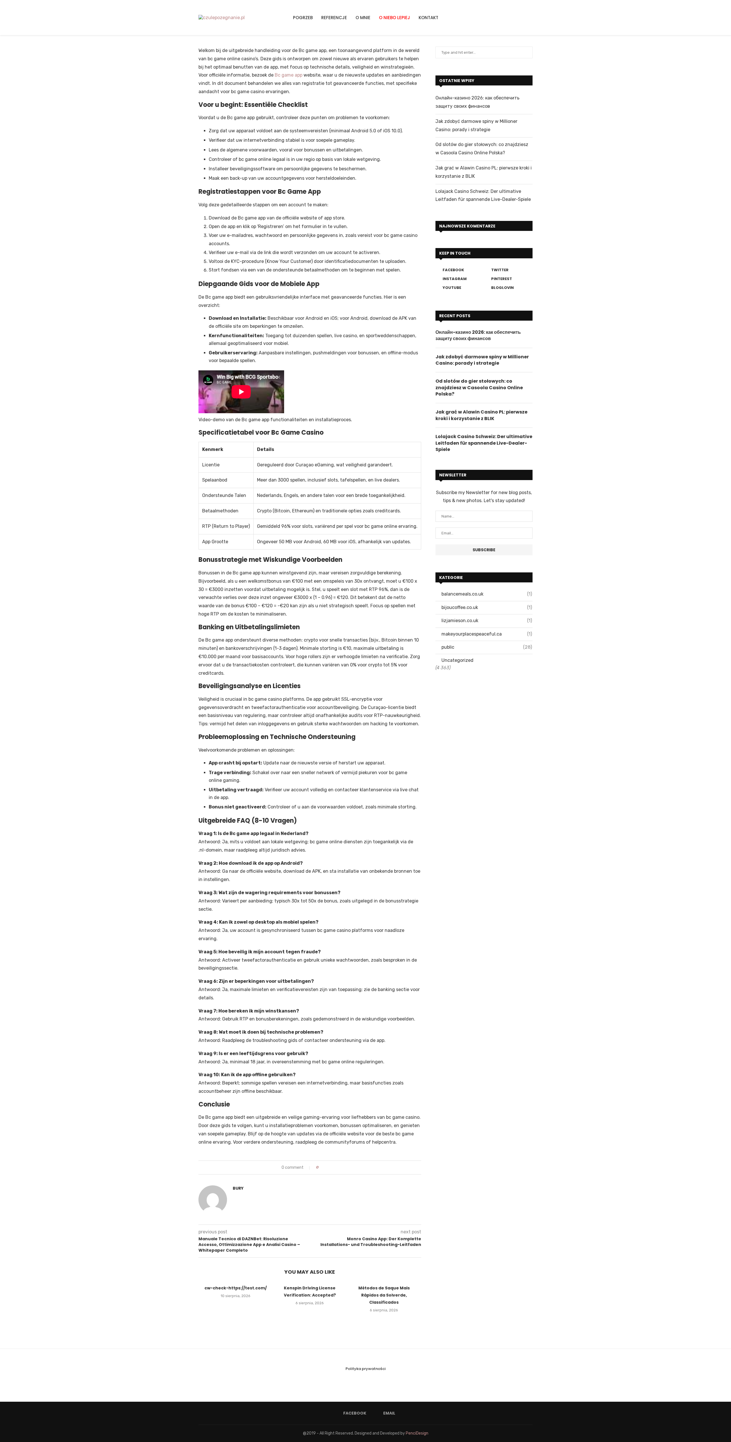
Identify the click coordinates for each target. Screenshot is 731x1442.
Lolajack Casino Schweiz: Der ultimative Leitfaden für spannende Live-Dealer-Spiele (483, 443)
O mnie (363, 18)
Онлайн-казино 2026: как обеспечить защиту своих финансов (478, 335)
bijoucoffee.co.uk (486, 607)
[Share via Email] (338, 1167)
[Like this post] (321, 1167)
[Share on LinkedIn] (333, 1167)
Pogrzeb (303, 18)
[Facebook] (518, 17)
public (486, 647)
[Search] (531, 17)
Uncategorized (457, 660)
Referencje (334, 18)
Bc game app (288, 75)
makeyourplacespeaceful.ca (486, 634)
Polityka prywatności (365, 1368)
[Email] (525, 17)
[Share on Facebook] (328, 1167)
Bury (238, 1188)
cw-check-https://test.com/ (235, 1288)
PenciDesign (417, 1433)
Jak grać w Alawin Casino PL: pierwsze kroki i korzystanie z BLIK (481, 415)
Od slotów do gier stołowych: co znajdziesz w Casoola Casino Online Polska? (479, 387)
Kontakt (428, 18)
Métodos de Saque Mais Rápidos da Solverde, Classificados (384, 1295)
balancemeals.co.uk (486, 594)
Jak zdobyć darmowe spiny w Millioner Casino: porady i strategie (482, 360)
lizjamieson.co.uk (486, 620)
